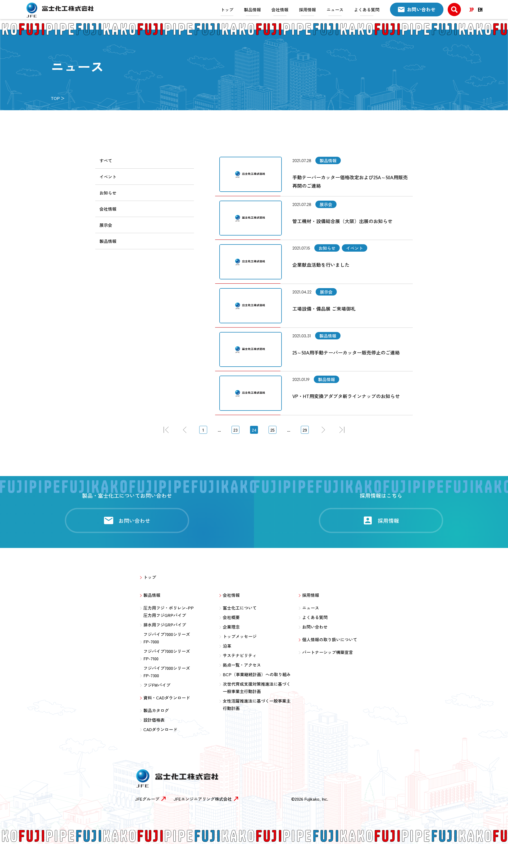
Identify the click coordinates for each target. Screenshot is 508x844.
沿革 (227, 646)
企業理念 (231, 627)
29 (305, 430)
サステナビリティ (240, 655)
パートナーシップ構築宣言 (327, 652)
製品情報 (252, 9)
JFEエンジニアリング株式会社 (203, 799)
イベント (107, 176)
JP (471, 9)
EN (480, 9)
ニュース (334, 9)
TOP (55, 98)
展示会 (105, 225)
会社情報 (279, 9)
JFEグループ (147, 799)
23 (235, 430)
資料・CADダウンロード (166, 697)
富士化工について (240, 608)
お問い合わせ (315, 627)
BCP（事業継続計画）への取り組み (257, 674)
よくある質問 (366, 9)
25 (272, 430)
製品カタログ (156, 710)
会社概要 (231, 617)
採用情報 (307, 9)
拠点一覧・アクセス (242, 665)
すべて (105, 160)
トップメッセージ (240, 636)
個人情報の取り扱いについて (329, 639)
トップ (227, 9)
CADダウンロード (160, 729)
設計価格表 (154, 720)
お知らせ (107, 193)
